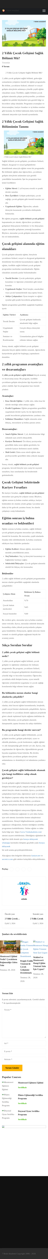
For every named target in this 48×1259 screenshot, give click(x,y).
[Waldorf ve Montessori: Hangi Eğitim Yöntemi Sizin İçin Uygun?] (40, 947)
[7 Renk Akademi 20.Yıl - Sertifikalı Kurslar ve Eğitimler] (10, 10)
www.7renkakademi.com (31, 832)
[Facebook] (11, 869)
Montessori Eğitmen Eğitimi (30, 1083)
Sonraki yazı (38, 914)
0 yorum (5, 66)
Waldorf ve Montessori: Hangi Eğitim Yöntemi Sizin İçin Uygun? (39, 963)
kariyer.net (35, 856)
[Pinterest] (23, 869)
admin (24, 899)
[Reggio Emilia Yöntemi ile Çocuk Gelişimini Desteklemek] (26, 949)
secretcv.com (7, 859)
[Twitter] (17, 869)
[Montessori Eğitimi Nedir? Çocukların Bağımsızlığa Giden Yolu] (10, 947)
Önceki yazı (10, 914)
